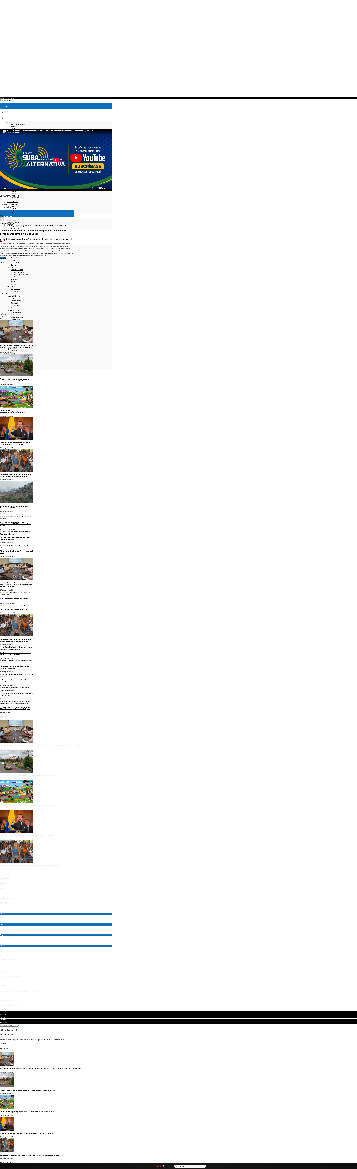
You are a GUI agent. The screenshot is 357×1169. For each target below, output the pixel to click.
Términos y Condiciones (18, 229)
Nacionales (14, 126)
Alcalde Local (23, 239)
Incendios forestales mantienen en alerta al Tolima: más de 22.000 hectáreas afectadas (14, 507)
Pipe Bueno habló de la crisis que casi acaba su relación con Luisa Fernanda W (15, 654)
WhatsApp (3, 1022)
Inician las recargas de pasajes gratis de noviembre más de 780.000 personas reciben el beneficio (15, 524)
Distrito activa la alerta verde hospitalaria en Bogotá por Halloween (14, 538)
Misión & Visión (11, 220)
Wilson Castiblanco (8, 223)
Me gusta (3, 1012)
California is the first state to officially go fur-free (16, 609)
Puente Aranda (16, 313)
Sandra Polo (69, 239)
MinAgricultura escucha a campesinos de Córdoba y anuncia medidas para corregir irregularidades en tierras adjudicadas (16, 347)
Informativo (10, 122)
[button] (178, 92)
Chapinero (14, 193)
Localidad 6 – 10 (12, 202)
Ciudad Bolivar (15, 320)
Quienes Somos (9, 216)
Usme (13, 200)
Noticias (12, 239)
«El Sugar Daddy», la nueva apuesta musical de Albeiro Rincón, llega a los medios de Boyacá (15, 708)
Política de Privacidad (17, 227)
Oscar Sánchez (59, 239)
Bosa (12, 206)
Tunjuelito (14, 204)
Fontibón (13, 210)
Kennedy (13, 208)
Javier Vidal (40, 239)
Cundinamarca (15, 263)
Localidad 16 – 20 (13, 310)
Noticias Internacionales (18, 124)
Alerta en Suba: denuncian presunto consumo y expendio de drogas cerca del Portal (15, 380)
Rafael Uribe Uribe (17, 317)
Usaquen (13, 191)
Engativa (13, 212)
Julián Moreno (49, 239)
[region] (178, 48)
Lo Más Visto (4, 239)
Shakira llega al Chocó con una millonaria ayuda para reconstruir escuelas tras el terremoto (15, 475)
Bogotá (13, 260)
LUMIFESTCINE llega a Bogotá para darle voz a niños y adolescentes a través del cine (15, 412)
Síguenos (3, 1015)
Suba (17, 239)
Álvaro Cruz (32, 239)
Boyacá (13, 265)
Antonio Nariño (16, 308)
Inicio (6, 106)
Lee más (3, 258)
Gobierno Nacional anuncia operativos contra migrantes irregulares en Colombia (15, 443)
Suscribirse (4, 1017)
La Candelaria (15, 315)
